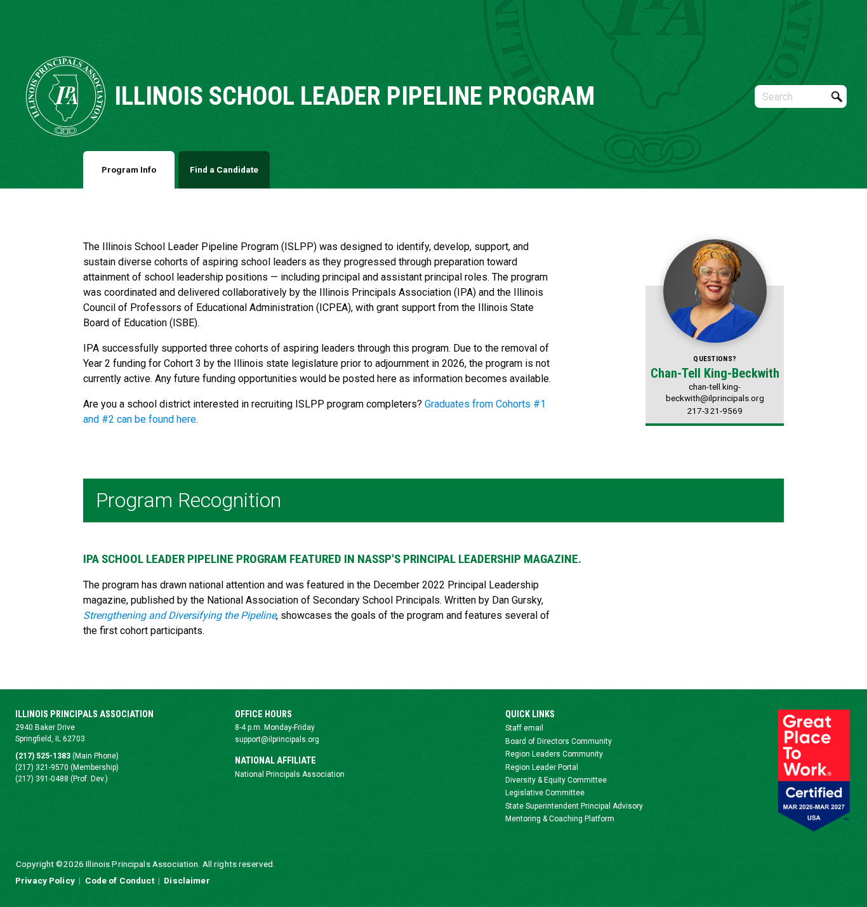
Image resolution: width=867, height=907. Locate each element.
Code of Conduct (119, 880)
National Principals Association (290, 774)
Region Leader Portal (541, 767)
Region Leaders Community (554, 754)
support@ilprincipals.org (277, 739)
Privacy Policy (45, 880)
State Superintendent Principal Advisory (574, 806)
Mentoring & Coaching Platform (559, 818)
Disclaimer (186, 880)
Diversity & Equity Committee (556, 780)
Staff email (524, 728)
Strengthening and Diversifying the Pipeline (179, 615)
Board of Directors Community (558, 741)
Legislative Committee (545, 792)
